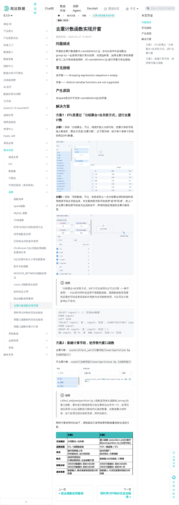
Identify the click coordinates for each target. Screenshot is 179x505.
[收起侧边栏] (26, 501)
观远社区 (113, 8)
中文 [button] (133, 8)
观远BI (35, 8)
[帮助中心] (15, 8)
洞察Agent (77, 8)
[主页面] (59, 15)
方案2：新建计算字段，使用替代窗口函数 (160, 60)
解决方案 (146, 39)
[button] (26, 30)
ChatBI (49, 8)
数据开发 (63, 8)
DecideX (92, 8)
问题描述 (146, 22)
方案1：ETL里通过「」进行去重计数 (160, 49)
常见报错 (146, 27)
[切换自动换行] (124, 312)
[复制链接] (73, 44)
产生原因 (146, 33)
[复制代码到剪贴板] (130, 312)
